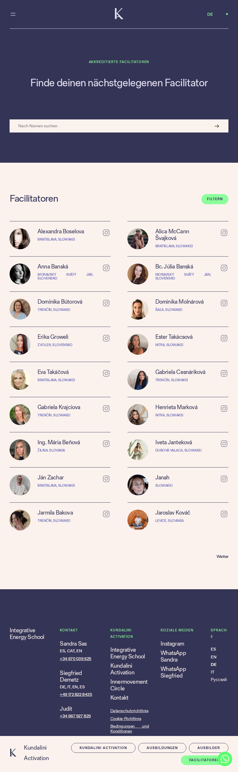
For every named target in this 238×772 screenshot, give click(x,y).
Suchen (217, 125)
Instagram (172, 643)
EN (213, 657)
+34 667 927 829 (75, 716)
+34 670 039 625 (75, 659)
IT (212, 672)
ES (213, 649)
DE (213, 664)
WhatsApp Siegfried (173, 672)
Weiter (222, 556)
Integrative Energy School (27, 634)
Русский (218, 680)
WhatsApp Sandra (173, 656)
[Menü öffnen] (13, 14)
